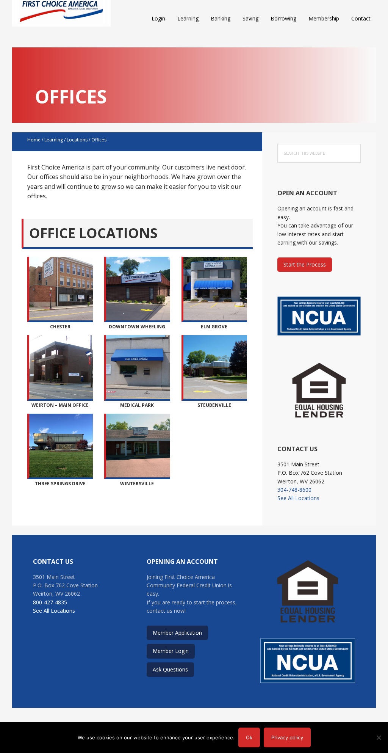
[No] (378, 737)
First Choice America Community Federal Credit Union (61, 19)
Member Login (171, 650)
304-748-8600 (294, 489)
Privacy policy (287, 737)
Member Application (177, 632)
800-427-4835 (50, 602)
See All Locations (298, 498)
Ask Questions (170, 669)
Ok (249, 737)
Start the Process (304, 264)
